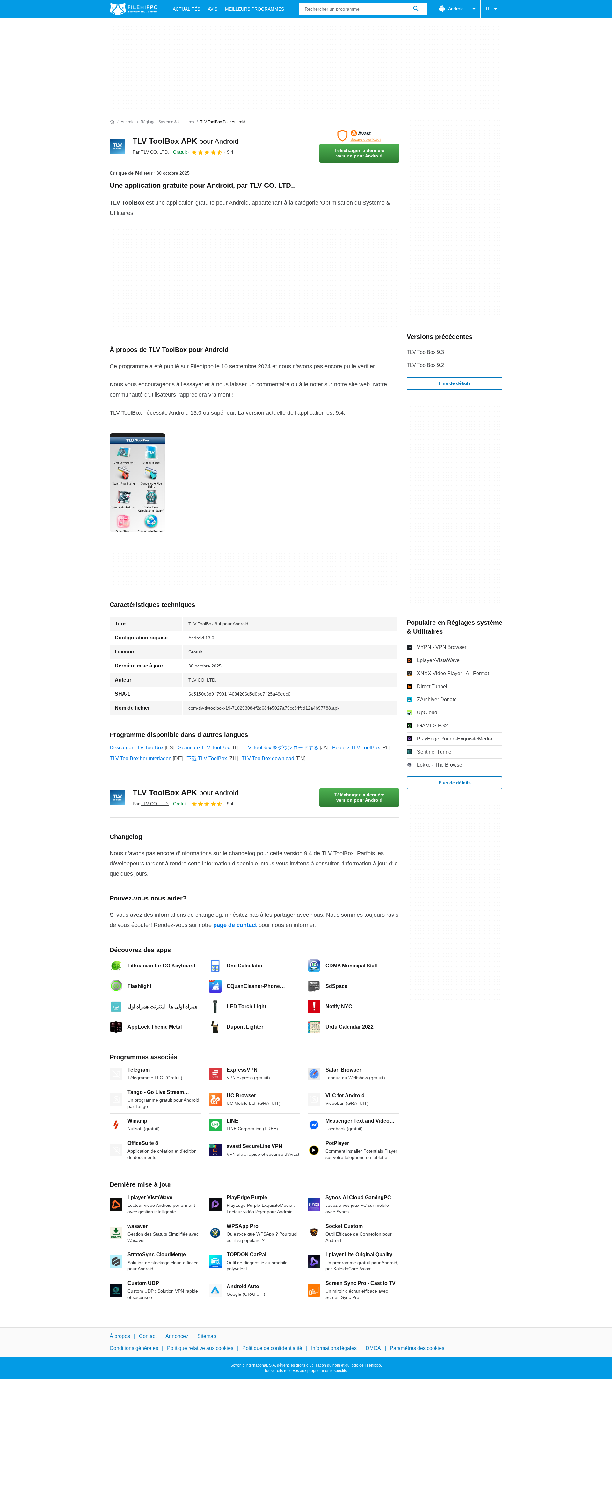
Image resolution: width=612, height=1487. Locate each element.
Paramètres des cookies (417, 1348)
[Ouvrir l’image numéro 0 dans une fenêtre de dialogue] (137, 482)
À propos (120, 1336)
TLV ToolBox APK (185, 141)
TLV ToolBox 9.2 (425, 365)
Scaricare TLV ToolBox (204, 747)
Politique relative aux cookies (200, 1348)
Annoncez (176, 1336)
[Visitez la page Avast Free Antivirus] (359, 136)
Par (151, 152)
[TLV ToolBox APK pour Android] (117, 146)
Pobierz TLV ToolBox (356, 747)
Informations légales (334, 1348)
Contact (148, 1336)
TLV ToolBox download (268, 758)
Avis (212, 8)
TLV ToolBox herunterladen (140, 758)
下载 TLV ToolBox (206, 758)
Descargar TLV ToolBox (137, 747)
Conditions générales (134, 1348)
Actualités (186, 8)
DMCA (373, 1348)
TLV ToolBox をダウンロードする (280, 747)
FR (486, 8)
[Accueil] (112, 122)
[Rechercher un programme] (416, 9)
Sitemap (206, 1336)
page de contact (235, 925)
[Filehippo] (133, 9)
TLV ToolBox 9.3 (425, 352)
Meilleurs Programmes (254, 8)
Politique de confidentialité (272, 1348)
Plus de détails (455, 383)
